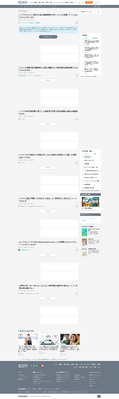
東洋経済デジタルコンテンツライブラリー (42, 381)
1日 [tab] (86, 153)
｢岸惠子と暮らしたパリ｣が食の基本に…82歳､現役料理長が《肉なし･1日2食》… (91, 42)
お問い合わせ (83, 392)
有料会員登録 (88, 2)
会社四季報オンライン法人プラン (63, 377)
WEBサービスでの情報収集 (24, 392)
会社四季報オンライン (38, 377)
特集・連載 (41, 2)
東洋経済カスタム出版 (79, 377)
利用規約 (91, 385)
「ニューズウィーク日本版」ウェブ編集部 (30, 22)
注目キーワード (85, 214)
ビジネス (21, 6)
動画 (51, 2)
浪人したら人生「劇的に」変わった (91, 167)
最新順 (35, 2)
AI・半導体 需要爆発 (87, 208)
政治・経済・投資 (28, 6)
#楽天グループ (94, 218)
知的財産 (44, 392)
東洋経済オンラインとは (86, 11)
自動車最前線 (87, 184)
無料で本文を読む (48, 36)
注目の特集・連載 (85, 194)
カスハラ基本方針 (75, 392)
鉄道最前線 (86, 163)
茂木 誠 (22, 206)
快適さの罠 (90, 239)
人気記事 (84, 35)
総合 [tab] (86, 38)
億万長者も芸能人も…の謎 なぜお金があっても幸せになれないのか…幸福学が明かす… (91, 56)
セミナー (60, 2)
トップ (31, 2)
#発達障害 (83, 220)
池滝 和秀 (23, 75)
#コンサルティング (85, 218)
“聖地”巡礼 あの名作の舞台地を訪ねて (91, 174)
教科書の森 (77, 379)
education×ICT (21, 375)
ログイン (97, 2)
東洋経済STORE (36, 379)
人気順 (47, 2)
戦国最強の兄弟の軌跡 (89, 187)
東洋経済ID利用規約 (65, 392)
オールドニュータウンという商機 (91, 181)
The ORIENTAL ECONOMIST (39, 375)
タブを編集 (98, 6)
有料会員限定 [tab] (95, 38)
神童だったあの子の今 (89, 160)
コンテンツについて (93, 377)
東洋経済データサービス (61, 379)
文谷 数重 (23, 250)
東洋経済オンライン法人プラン (63, 375)
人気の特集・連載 (87, 151)
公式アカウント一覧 (48, 388)
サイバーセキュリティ (23, 377)
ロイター (23, 119)
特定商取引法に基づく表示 (54, 392)
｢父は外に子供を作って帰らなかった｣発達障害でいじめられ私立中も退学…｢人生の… (91, 63)
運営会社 (34, 388)
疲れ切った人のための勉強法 (93, 229)
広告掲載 (57, 388)
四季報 (66, 2)
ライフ (44, 6)
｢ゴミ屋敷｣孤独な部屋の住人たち (91, 170)
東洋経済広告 (77, 375)
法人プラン (91, 381)
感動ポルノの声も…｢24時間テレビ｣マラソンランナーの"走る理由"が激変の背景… (91, 70)
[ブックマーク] (76, 22)
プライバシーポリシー (36, 392)
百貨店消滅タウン (88, 156)
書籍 (72, 2)
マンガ (55, 2)
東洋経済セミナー (60, 381)
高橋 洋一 (23, 293)
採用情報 (40, 388)
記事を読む (48, 80)
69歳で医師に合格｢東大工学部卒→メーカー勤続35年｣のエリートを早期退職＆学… (91, 49)
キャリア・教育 (37, 6)
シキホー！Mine (36, 383)
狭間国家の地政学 (92, 248)
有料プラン (91, 379)
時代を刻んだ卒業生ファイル (90, 177)
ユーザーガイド (92, 383)
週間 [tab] (95, 153)
